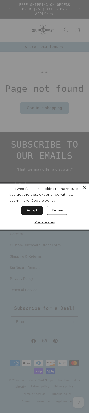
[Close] (84, 187)
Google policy (43, 200)
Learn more (19, 200)
